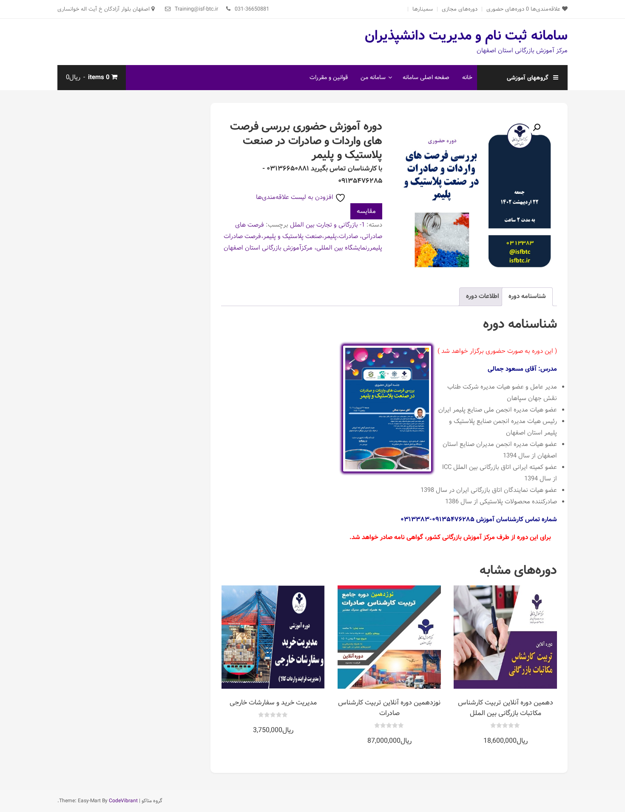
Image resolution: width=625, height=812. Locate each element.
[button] (536, 127)
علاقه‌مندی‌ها (544, 9)
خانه (467, 77)
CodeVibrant (123, 801)
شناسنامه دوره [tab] (527, 296)
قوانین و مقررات (329, 77)
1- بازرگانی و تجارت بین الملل (327, 225)
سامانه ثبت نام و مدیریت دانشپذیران (466, 35)
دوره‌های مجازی (459, 9)
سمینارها (422, 9)
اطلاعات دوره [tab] (482, 296)
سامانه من (373, 77)
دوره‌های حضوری (505, 9)
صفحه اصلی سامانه (426, 77)
